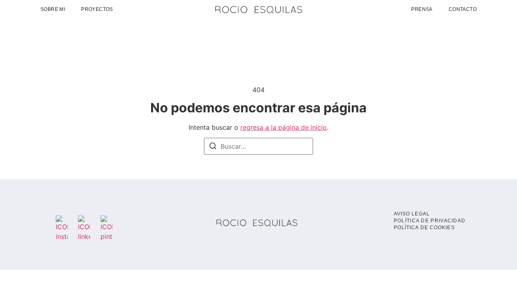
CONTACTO (463, 9)
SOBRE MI (52, 9)
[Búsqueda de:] (258, 146)
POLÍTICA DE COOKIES (424, 227)
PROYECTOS (97, 9)
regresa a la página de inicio (283, 127)
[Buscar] (212, 147)
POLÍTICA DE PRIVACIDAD (430, 221)
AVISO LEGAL (412, 214)
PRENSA (421, 9)
